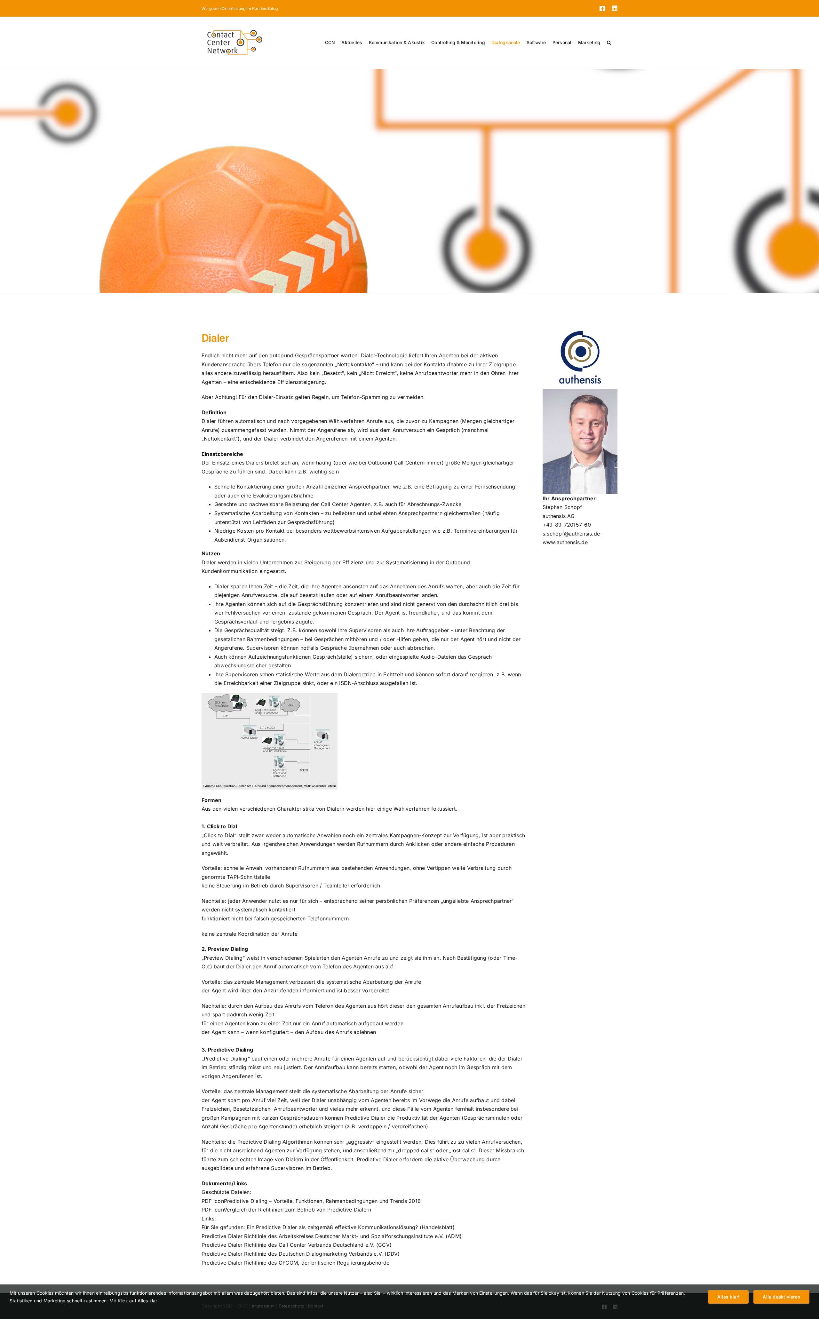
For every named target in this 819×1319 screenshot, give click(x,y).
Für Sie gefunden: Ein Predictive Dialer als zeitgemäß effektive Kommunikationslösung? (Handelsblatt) (328, 1227)
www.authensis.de (565, 542)
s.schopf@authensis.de (571, 533)
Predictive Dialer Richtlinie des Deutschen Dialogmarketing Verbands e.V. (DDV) (301, 1254)
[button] (609, 42)
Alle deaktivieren (781, 1296)
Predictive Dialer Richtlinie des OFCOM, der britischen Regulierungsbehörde (296, 1262)
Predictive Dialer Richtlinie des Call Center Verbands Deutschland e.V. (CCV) (297, 1245)
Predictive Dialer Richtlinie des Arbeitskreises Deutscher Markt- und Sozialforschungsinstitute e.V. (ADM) (332, 1236)
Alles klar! (728, 1296)
